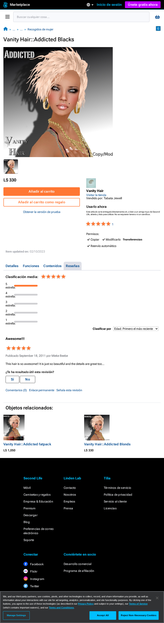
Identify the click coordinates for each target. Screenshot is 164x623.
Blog (26, 522)
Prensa (68, 508)
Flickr (33, 571)
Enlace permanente (41, 390)
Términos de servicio (117, 487)
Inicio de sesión (109, 5)
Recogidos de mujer (40, 29)
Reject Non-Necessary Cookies (138, 615)
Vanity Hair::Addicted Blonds (107, 444)
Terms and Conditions (61, 607)
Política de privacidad (118, 494)
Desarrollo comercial (77, 564)
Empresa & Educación (38, 501)
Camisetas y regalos (37, 494)
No (27, 379)
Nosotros (70, 494)
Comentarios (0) (16, 390)
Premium (29, 508)
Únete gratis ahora (143, 5)
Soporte (28, 540)
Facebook (36, 564)
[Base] (5, 29)
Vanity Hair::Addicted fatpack (27, 444)
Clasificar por (102, 328)
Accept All (103, 615)
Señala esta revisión (69, 390)
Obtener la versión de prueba (41, 212)
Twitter (34, 586)
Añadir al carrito (41, 191)
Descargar (30, 515)
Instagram (36, 579)
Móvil (27, 487)
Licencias (110, 508)
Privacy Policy (86, 603)
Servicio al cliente (115, 501)
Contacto (70, 487)
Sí (12, 379)
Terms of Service (138, 603)
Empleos (69, 501)
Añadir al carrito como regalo (41, 202)
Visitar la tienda (96, 195)
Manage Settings (16, 615)
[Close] (157, 598)
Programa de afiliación (79, 570)
